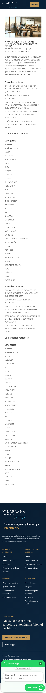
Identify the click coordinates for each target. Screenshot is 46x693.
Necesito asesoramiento (16, 637)
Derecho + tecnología (10, 568)
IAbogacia (29, 587)
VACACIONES (10, 280)
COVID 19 (8, 174)
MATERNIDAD (10, 231)
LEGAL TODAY (10, 227)
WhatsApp (10, 645)
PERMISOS (9, 250)
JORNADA (9, 216)
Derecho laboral (8, 560)
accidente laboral (11, 148)
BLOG (7, 51)
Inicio (4, 557)
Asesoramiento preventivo (8, 592)
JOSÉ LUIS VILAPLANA (17, 48)
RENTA (7, 261)
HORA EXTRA (10, 186)
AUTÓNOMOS (10, 159)
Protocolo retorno (31, 568)
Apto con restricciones (33, 564)
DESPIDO (8, 178)
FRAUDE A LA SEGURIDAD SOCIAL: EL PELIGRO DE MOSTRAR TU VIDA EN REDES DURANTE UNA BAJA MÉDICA (22, 105)
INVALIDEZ (9, 208)
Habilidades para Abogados (31, 592)
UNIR (7, 276)
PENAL (7, 246)
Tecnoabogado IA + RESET (32, 602)
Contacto (34, 5)
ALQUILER (9, 155)
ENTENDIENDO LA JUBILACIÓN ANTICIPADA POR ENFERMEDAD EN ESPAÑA (21, 44)
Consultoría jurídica (10, 583)
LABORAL (25, 51)
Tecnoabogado (30, 583)
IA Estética (29, 597)
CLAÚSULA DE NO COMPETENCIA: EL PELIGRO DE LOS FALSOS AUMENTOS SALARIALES (20, 124)
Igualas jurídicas (8, 587)
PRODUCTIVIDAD (12, 257)
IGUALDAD (9, 193)
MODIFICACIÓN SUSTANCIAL (16, 238)
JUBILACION (15, 51)
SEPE (7, 269)
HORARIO (8, 189)
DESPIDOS (29, 557)
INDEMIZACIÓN (11, 201)
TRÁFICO (8, 272)
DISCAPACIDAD (11, 182)
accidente (8, 144)
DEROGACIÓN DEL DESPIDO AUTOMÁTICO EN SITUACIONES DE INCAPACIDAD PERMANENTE (22, 115)
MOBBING (9, 235)
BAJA (7, 163)
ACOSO (8, 152)
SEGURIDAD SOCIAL (13, 265)
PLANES (8, 254)
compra (8, 171)
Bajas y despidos (31, 560)
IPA (6, 212)
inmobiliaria (9, 205)
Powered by (23, 668)
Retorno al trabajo (9, 597)
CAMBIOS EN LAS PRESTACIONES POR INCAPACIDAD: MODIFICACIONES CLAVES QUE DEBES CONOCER (22, 89)
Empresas (6, 564)
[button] (40, 663)
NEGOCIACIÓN (11, 242)
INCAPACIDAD (10, 197)
